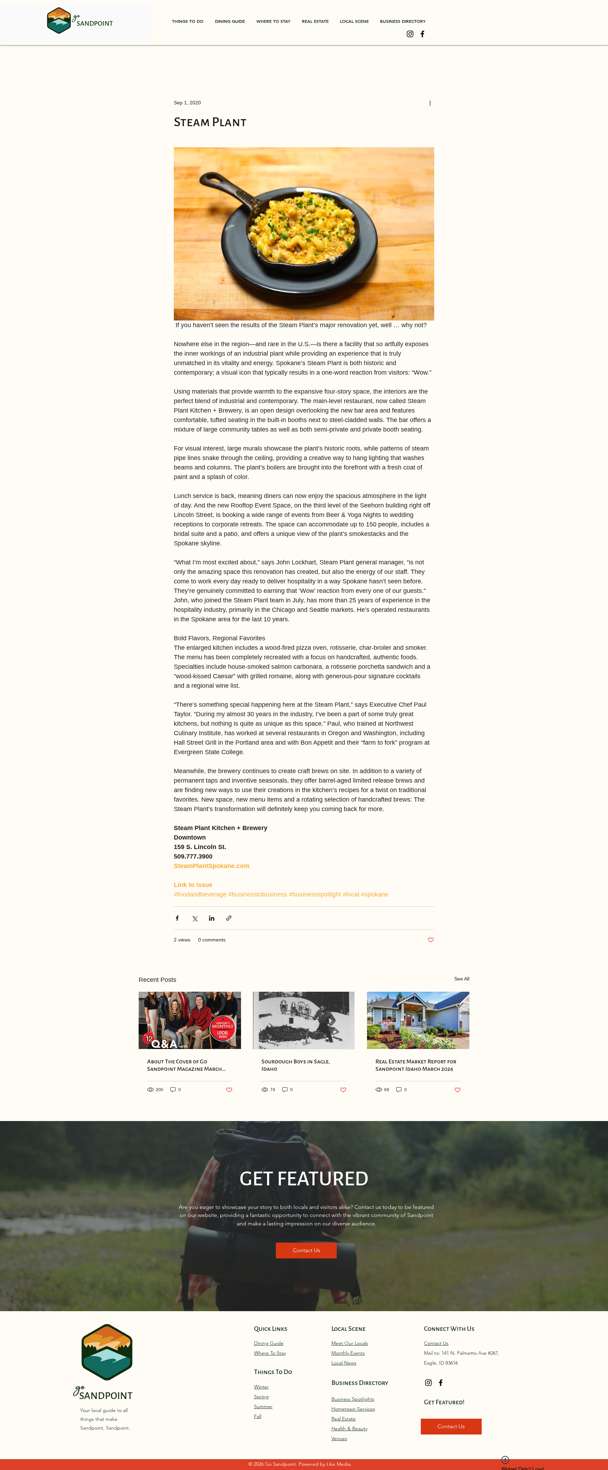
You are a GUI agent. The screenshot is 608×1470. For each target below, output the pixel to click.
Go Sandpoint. (282, 1464)
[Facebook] (422, 34)
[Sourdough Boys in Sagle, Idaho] (304, 1020)
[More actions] (430, 102)
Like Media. (339, 1464)
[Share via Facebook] (177, 918)
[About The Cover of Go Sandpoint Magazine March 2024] (190, 1020)
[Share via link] (229, 918)
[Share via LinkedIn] (211, 918)
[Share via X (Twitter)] (194, 918)
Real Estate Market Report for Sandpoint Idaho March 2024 (415, 1065)
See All (461, 979)
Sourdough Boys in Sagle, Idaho (295, 1065)
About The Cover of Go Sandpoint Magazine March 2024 (184, 1065)
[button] (187, 21)
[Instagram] (410, 34)
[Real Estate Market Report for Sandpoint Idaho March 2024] (418, 1020)
